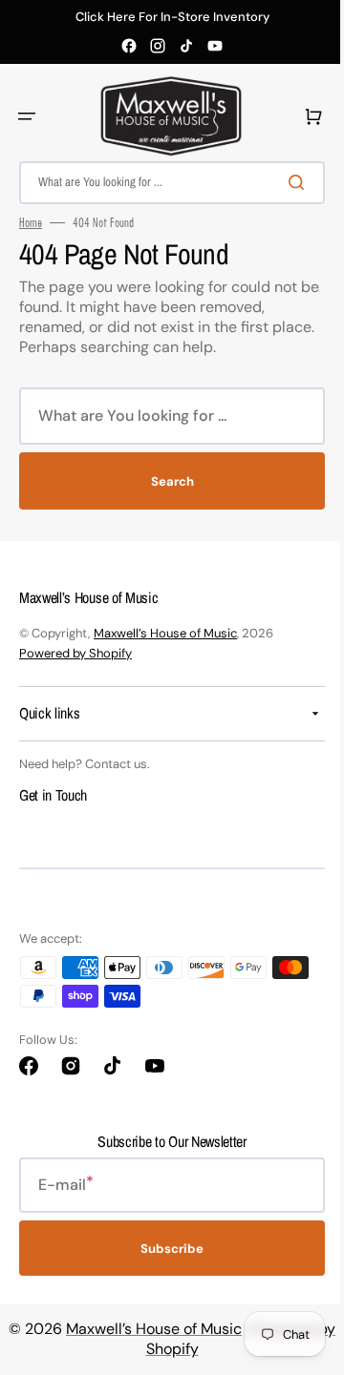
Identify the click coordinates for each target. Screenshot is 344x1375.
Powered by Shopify (75, 653)
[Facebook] (129, 45)
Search (164, 481)
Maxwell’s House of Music (165, 633)
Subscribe (165, 1248)
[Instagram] (157, 45)
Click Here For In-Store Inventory (172, 17)
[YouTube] (215, 45)
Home (30, 222)
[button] (27, 116)
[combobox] (165, 182)
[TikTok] (186, 45)
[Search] (286, 182)
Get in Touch (53, 794)
